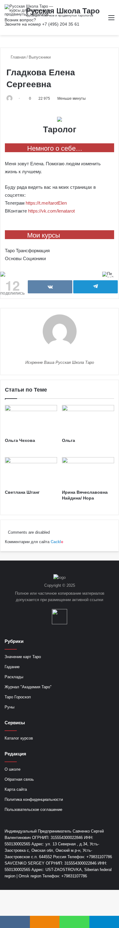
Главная (17, 57)
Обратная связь (19, 779)
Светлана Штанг (22, 492)
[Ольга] (88, 419)
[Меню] (111, 20)
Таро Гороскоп (18, 697)
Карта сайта (16, 789)
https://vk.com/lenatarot (51, 210)
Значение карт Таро (23, 656)
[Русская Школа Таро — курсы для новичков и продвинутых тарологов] (29, 10)
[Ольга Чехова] (31, 419)
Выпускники (40, 57)
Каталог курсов (19, 738)
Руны (9, 707)
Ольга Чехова (20, 440)
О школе (12, 769)
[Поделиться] (50, 286)
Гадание (12, 667)
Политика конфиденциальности (34, 799)
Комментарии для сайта (34, 541)
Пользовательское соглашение (33, 809)
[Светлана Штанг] (31, 471)
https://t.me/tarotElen (46, 203)
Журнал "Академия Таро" (28, 687)
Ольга (68, 440)
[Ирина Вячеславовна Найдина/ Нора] (88, 471)
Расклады (14, 677)
